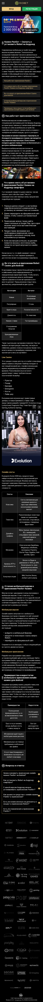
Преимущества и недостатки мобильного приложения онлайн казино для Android (20, 109)
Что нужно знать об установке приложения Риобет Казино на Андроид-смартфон (20, 87)
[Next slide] (39, 407)
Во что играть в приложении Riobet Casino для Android (20, 94)
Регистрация (31, 9)
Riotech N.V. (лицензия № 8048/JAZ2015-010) (21, 1000)
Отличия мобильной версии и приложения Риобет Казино (20, 101)
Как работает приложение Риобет (17, 81)
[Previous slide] (34, 407)
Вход (11, 9)
